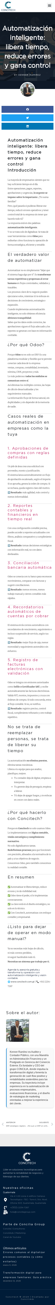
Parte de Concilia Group (24, 1224)
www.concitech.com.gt (23, 982)
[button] (49, 5)
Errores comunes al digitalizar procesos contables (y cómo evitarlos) (24, 1257)
